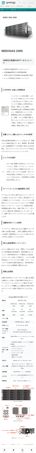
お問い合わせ (20, 6)
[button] (35, 6)
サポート (13, 6)
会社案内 (7, 6)
